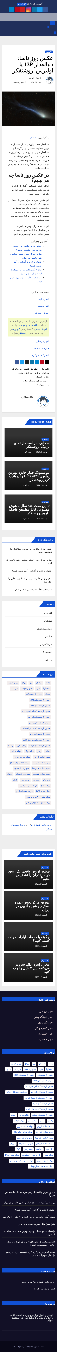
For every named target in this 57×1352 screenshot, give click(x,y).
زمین (39, 751)
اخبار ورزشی (46, 1011)
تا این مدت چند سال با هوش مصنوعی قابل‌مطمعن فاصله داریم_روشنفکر (29, 509)
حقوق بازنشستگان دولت (39, 745)
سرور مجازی (26, 1282)
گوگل (15, 780)
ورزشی (23, 325)
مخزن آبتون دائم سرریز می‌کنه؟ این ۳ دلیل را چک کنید (31, 968)
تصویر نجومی (27, 688)
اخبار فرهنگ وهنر (43, 1017)
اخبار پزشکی (43, 306)
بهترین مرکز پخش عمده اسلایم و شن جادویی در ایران (32, 906)
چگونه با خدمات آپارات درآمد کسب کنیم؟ (32, 570)
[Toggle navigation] (53, 28)
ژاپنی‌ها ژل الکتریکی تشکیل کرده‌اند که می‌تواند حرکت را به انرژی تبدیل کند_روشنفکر (30, 373)
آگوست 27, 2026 (41, 884)
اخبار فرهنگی (42, 341)
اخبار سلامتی (46, 1039)
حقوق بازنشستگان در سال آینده (36, 740)
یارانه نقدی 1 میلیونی (28, 785)
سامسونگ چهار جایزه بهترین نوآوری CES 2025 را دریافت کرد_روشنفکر (29, 476)
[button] (3, 27)
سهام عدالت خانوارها (41, 768)
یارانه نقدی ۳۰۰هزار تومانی (38, 797)
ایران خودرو (13, 683)
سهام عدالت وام (23, 774)
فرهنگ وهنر (41, 329)
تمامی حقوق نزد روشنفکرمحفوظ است (28, 1346)
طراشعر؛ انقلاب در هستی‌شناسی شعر (33, 589)
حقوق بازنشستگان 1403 (40, 705)
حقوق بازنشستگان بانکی (39, 723)
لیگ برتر (46, 780)
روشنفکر (34, 137)
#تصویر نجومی (19, 82)
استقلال (39, 683)
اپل (31, 683)
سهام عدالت (16, 751)
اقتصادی (32, 325)
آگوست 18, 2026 (41, 946)
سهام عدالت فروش (41, 774)
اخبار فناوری (43, 299)
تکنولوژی (49, 52)
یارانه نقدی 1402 (43, 791)
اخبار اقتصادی (45, 1033)
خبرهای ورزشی (41, 313)
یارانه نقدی (45, 785)
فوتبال (9, 774)
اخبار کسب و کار (44, 1028)
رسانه (10, 745)
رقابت (47, 751)
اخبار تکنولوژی (45, 1022)
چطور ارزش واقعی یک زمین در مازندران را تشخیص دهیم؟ (29, 874)
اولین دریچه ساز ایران (44, 1288)
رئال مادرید (21, 745)
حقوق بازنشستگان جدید (40, 734)
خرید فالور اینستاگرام (41, 825)
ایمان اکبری (34, 78)
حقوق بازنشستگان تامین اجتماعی (35, 728)
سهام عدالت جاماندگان (19, 763)
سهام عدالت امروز (22, 757)
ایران (24, 683)
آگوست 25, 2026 (41, 915)
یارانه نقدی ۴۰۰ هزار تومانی (38, 803)
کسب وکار (46, 652)
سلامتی (48, 636)
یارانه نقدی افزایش (24, 791)
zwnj (48, 683)
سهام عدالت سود (21, 768)
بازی (38, 688)
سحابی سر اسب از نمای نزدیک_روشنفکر (32, 445)
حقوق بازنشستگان (34, 694)
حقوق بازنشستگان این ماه (39, 717)
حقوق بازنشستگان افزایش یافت (36, 711)
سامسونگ (29, 751)
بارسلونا (46, 688)
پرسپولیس (25, 780)
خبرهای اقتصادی (41, 348)
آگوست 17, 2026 (41, 977)
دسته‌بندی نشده (44, 628)
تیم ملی (14, 688)
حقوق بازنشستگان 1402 (40, 700)
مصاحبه (36, 780)
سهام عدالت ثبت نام (41, 763)
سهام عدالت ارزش (42, 757)
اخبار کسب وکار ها (40, 355)
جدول (47, 694)
